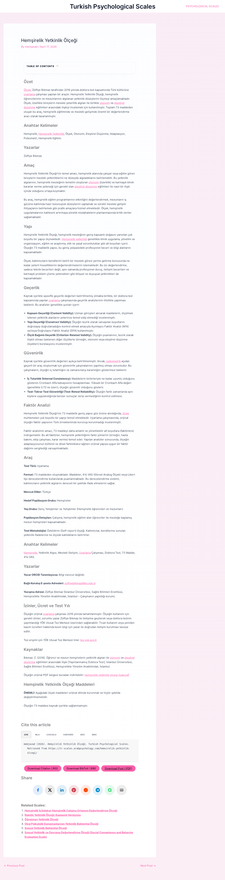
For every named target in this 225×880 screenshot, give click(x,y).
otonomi (105, 103)
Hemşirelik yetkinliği (74, 239)
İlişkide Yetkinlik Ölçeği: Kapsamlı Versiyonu (53, 815)
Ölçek (27, 90)
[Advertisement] (194, 45)
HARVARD (68, 734)
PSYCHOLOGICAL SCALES (202, 6)
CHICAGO (51, 734)
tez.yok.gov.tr (88, 640)
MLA (37, 734)
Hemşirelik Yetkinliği (51, 133)
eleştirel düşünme (86, 186)
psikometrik (113, 361)
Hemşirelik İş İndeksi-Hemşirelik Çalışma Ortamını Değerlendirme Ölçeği (71, 810)
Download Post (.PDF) (118, 768)
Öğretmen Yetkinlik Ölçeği (41, 819)
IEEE (82, 734)
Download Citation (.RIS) (43, 768)
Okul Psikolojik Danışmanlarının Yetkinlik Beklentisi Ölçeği (61, 823)
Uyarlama (85, 552)
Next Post (148, 865)
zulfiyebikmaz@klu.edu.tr (80, 583)
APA (26, 734)
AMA (94, 734)
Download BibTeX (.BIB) (81, 768)
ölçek (125, 413)
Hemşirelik (30, 552)
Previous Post (14, 865)
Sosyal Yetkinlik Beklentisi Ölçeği (46, 828)
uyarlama (29, 94)
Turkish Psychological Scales (112, 6)
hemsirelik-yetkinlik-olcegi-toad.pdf (107, 675)
